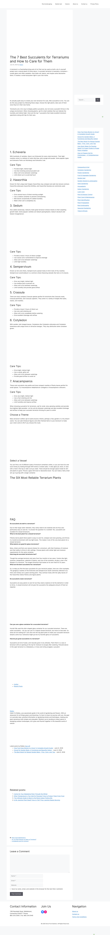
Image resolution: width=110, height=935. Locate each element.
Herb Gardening (83, 183)
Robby (12, 711)
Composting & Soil (83, 167)
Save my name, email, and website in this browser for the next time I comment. (37, 889)
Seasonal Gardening (84, 208)
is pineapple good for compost (20, 841)
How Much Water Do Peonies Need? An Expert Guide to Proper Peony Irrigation (88, 148)
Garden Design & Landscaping (87, 181)
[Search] (98, 100)
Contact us (84, 4)
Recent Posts (18, 686)
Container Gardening (84, 170)
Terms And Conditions (79, 917)
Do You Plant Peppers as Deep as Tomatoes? (24, 839)
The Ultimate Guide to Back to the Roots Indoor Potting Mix (33, 798)
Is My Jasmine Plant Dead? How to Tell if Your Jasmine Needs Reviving (37, 800)
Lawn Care (81, 192)
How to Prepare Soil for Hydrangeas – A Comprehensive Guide (88, 155)
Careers (67, 4)
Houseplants (82, 186)
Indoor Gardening (83, 189)
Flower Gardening (83, 173)
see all (27, 746)
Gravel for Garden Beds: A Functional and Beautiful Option (33, 750)
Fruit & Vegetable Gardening (87, 175)
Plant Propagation (83, 203)
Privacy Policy (94, 4)
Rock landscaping (47, 4)
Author (16, 684)
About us (75, 4)
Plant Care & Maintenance (19, 837)
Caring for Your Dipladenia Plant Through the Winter (31, 794)
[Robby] (20, 709)
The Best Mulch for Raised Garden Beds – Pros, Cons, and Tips (34, 752)
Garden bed (58, 4)
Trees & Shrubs (82, 211)
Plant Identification (84, 200)
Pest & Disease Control (85, 194)
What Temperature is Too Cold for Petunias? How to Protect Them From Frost (39, 796)
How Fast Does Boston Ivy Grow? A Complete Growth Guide (33, 748)
